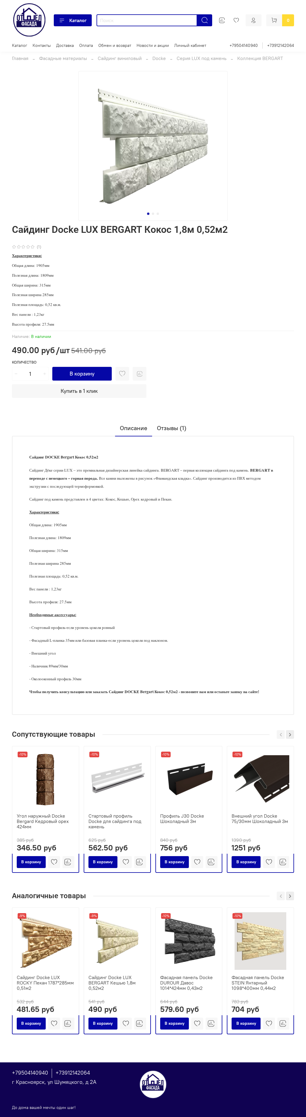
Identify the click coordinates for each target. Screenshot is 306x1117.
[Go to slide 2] (153, 214)
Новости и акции (153, 45)
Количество (24, 362)
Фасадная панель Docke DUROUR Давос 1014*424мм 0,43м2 (186, 982)
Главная (20, 58)
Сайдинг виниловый (120, 58)
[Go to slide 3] (158, 214)
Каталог (78, 20)
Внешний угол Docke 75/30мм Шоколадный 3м (260, 818)
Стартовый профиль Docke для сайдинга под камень (114, 821)
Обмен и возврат (114, 45)
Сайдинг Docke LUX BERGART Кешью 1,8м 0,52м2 (112, 982)
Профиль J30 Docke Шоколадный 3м (182, 818)
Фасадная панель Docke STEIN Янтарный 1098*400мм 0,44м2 (258, 982)
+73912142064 (280, 45)
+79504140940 (244, 45)
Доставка (65, 45)
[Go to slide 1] (148, 214)
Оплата (86, 45)
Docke (159, 58)
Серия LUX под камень (202, 58)
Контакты (42, 45)
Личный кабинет (190, 45)
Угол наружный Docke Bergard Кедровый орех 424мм (43, 821)
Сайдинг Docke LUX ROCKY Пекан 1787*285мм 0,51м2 (45, 982)
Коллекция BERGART (260, 58)
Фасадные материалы (63, 58)
